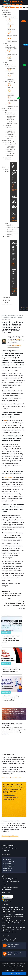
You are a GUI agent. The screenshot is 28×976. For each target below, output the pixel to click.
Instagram (5, 586)
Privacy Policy (19, 970)
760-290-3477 (11, 955)
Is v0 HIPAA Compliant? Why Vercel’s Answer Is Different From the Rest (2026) (10, 698)
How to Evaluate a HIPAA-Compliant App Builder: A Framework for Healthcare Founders (13, 930)
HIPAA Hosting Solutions (9, 879)
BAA (5, 420)
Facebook (12, 584)
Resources (16, 347)
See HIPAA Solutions (10, 718)
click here (19, 339)
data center (9, 477)
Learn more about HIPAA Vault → (12, 778)
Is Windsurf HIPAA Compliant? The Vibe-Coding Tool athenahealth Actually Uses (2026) (13, 909)
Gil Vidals (13, 340)
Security (4, 315)
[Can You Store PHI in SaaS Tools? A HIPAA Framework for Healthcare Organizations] (11, 655)
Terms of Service (9, 970)
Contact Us (13, 973)
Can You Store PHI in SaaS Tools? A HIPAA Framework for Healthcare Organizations (11, 669)
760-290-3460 (11, 946)
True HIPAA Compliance (9, 848)
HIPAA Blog (15, 345)
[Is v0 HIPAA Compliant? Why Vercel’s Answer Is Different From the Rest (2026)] (11, 684)
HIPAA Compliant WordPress (11, 881)
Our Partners (6, 892)
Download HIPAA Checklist (15, 290)
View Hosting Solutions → (10, 836)
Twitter (18, 584)
